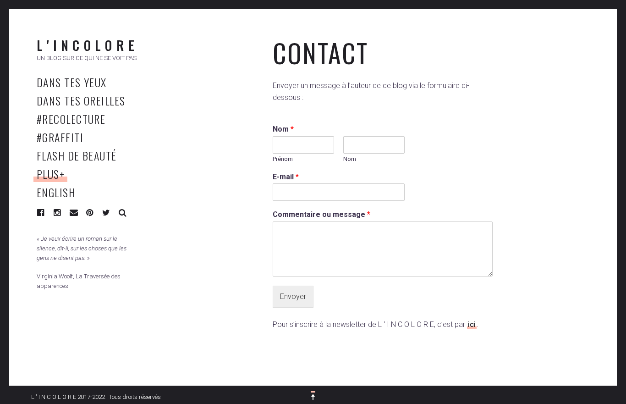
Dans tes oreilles (81, 100)
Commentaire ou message (321, 214)
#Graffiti (60, 137)
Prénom (283, 158)
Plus (51, 174)
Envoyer (293, 296)
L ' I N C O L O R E (86, 45)
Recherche (122, 213)
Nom (283, 129)
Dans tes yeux (72, 82)
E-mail (286, 176)
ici (472, 324)
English (56, 192)
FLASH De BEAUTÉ (77, 155)
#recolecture (71, 119)
